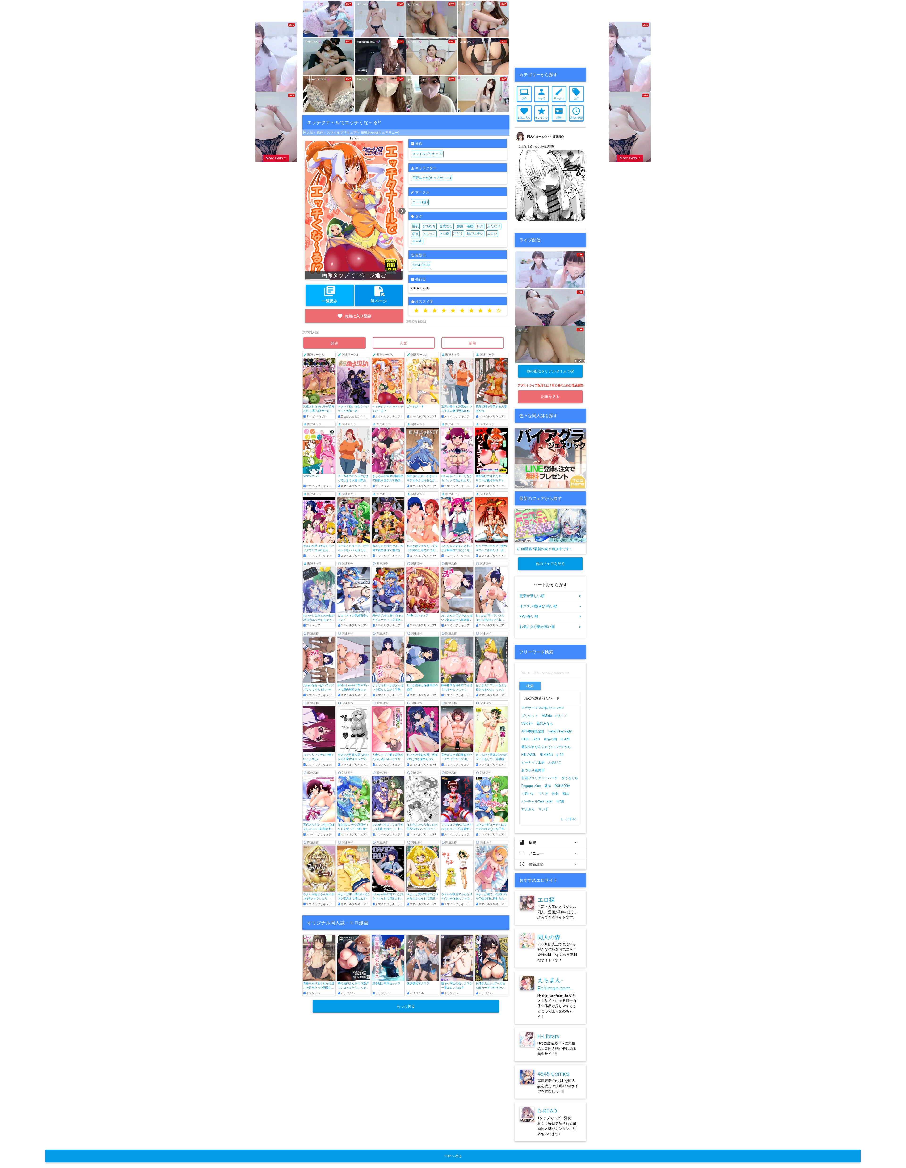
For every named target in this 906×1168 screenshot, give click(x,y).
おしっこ (429, 233)
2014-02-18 (421, 265)
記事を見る (550, 396)
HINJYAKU (528, 754)
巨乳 (415, 226)
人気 (403, 343)
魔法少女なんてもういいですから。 (547, 747)
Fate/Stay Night (560, 731)
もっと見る (406, 1006)
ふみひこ (555, 762)
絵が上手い (475, 233)
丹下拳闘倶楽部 (533, 731)
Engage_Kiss (531, 786)
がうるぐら (570, 778)
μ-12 (560, 754)
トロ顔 (444, 233)
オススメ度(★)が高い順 (550, 606)
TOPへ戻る (453, 1156)
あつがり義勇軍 (533, 770)
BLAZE (565, 739)
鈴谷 (555, 793)
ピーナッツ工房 (533, 762)
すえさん (528, 809)
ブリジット (529, 716)
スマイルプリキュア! (342, 132)
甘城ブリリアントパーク (539, 778)
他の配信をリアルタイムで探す (550, 373)
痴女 (565, 793)
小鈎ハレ (528, 793)
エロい (492, 233)
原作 (320, 132)
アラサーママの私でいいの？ (542, 708)
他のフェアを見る (550, 563)
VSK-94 (527, 723)
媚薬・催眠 (465, 226)
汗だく (458, 233)
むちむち (429, 226)
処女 (415, 233)
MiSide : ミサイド (554, 716)
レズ (480, 226)
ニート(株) (420, 202)
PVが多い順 (550, 616)
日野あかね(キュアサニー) (380, 132)
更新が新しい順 (550, 596)
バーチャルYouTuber (537, 801)
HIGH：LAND (530, 739)
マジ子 (543, 809)
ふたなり (493, 226)
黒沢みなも (545, 723)
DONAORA (562, 786)
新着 (472, 343)
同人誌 (308, 132)
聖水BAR (546, 754)
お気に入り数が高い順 (550, 626)
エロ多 (417, 241)
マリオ (543, 793)
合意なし (446, 226)
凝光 (547, 786)
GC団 (560, 801)
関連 (334, 343)
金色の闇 (550, 739)
